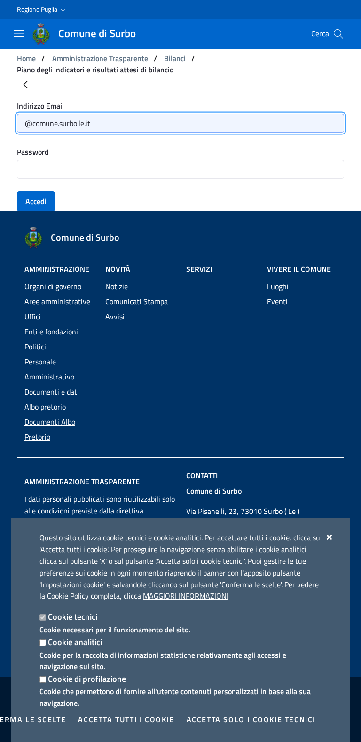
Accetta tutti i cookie (126, 719)
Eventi (277, 301)
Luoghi (278, 286)
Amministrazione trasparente (82, 481)
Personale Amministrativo (49, 369)
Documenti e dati (51, 391)
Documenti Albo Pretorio (49, 429)
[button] (42, 9)
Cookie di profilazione (87, 678)
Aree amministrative (57, 301)
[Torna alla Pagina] (25, 86)
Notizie (116, 286)
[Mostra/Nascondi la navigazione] (18, 33)
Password (33, 152)
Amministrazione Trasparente (100, 58)
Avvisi (115, 316)
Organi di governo (52, 286)
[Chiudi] (330, 537)
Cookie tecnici (72, 616)
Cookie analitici (75, 642)
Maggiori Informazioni (185, 595)
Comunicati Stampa (136, 301)
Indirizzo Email (40, 105)
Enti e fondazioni (51, 331)
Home (26, 58)
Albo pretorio (45, 406)
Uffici (32, 316)
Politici (35, 346)
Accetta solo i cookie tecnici (251, 719)
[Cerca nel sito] (338, 33)
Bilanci (175, 58)
